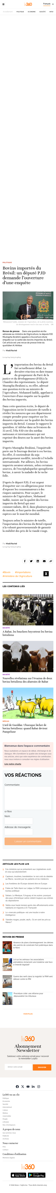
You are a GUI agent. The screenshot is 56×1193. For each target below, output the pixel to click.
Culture (5, 1110)
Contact (5, 1150)
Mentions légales (9, 1158)
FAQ (4, 1147)
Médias (5, 1113)
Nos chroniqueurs (9, 1125)
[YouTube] (28, 1086)
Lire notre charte (12, 764)
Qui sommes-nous (9, 1133)
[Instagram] (38, 1086)
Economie (32, 12)
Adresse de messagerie (18, 827)
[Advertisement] (28, 136)
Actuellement (8, 12)
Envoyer (42, 1067)
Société (42, 12)
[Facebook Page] (17, 1086)
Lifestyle (6, 1122)
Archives (6, 1139)
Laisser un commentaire (28, 841)
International (7, 1107)
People (5, 1119)
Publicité (6, 1136)
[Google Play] (36, 1175)
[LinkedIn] (33, 1086)
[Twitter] (22, 1086)
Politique (20, 12)
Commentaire (12, 784)
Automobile (7, 1116)
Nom (7, 816)
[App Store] (18, 1175)
